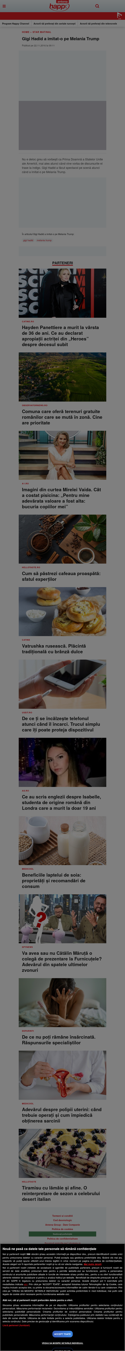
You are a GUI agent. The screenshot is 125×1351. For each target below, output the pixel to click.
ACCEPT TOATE (62, 1334)
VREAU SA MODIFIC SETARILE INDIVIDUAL (62, 1343)
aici (25, 1284)
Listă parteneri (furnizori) (16, 1325)
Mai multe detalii (93, 1264)
